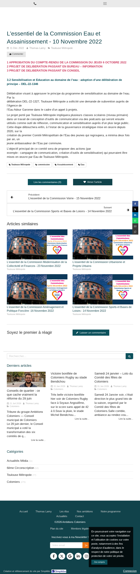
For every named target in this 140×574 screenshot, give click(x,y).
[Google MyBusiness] (70, 556)
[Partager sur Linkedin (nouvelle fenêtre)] (135, 215)
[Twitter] (61, 556)
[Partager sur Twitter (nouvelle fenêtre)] (135, 209)
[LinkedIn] (78, 556)
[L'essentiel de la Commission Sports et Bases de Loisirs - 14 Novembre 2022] (103, 289)
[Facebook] (53, 556)
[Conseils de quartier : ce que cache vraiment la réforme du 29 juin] (26, 379)
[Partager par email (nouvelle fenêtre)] (135, 226)
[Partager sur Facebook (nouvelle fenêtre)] (135, 204)
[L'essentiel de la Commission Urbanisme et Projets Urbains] (103, 244)
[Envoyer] (86, 545)
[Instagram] (86, 556)
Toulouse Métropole (19, 474)
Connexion (130, 571)
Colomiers (13, 481)
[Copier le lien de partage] (135, 232)
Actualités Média (17, 460)
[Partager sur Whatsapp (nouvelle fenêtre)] (135, 220)
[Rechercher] (129, 356)
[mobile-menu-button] (105, 3)
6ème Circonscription (20, 468)
